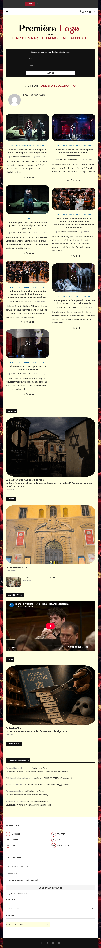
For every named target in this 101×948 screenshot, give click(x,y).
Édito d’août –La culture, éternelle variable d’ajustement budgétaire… (37, 730)
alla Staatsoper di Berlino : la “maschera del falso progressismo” (74, 152)
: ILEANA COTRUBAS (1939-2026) (50, 778)
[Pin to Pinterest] (30, 177)
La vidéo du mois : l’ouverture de (39, 578)
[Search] (94, 11)
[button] (37, 4)
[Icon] (27, 127)
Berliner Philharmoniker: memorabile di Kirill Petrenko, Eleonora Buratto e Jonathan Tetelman (27, 294)
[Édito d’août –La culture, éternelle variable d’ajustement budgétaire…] (50, 695)
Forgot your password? (16, 893)
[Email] (90, 11)
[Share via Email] (33, 177)
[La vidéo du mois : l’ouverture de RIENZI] (13, 582)
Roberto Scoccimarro (34, 95)
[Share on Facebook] (24, 177)
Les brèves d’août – (16, 567)
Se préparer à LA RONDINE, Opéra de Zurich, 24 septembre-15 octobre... (56, 4)
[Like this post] (21, 177)
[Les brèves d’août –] (50, 534)
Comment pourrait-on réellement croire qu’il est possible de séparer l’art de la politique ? (27, 225)
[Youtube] (86, 11)
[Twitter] (83, 11)
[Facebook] (80, 11)
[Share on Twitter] (27, 177)
